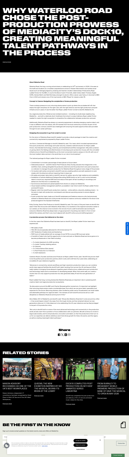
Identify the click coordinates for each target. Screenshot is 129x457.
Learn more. (45, 446)
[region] (55, 445)
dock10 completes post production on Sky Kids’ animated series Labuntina (79, 387)
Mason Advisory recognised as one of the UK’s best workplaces (17, 386)
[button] (7, 445)
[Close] (100, 440)
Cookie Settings (117, 455)
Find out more (7, 404)
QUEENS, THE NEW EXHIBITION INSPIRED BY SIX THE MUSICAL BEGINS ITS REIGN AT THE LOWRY (48, 387)
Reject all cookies (80, 445)
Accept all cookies (80, 440)
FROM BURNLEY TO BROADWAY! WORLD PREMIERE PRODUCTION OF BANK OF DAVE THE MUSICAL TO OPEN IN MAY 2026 (111, 388)
